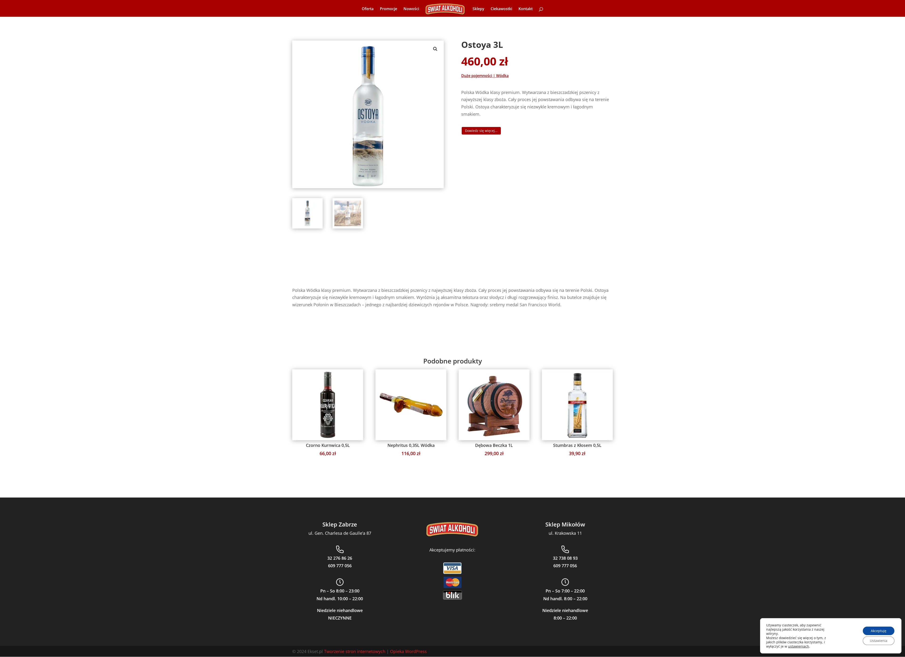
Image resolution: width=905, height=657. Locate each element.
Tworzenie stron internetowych (354, 651)
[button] (435, 49)
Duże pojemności (476, 75)
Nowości (411, 9)
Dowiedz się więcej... (481, 130)
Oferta (368, 9)
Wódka (502, 75)
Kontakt (525, 9)
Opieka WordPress (408, 651)
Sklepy (478, 9)
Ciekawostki (501, 9)
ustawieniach (798, 646)
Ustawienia (878, 640)
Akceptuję (878, 630)
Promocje (388, 9)
